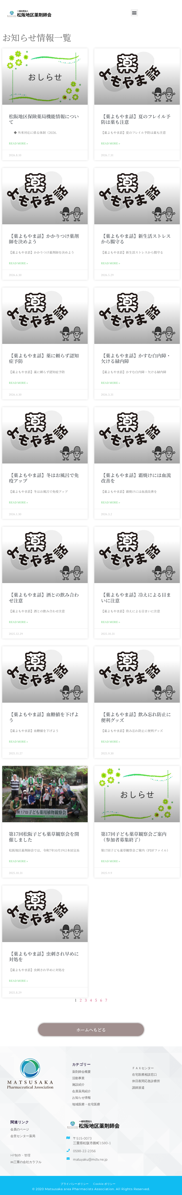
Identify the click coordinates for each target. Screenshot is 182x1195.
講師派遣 (138, 1088)
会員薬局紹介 (81, 1091)
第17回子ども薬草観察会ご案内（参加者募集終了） (133, 836)
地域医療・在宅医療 (86, 1104)
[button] (134, 12)
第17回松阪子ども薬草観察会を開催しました (44, 836)
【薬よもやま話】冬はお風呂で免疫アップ (44, 478)
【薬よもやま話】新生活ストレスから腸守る (136, 239)
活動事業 (78, 1078)
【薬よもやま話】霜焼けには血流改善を (136, 478)
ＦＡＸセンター (143, 1068)
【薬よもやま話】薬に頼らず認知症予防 (44, 358)
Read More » (18, 143)
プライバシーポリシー (75, 1183)
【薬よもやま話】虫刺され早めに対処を (44, 956)
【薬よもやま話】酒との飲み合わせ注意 (44, 597)
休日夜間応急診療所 (146, 1081)
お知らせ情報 (81, 1098)
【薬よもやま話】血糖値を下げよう (44, 717)
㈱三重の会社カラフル (26, 1162)
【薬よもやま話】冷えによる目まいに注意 (136, 597)
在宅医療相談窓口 (144, 1075)
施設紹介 (78, 1085)
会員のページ (19, 1129)
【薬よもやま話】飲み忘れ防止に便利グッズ (136, 717)
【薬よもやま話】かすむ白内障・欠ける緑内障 (136, 358)
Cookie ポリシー (104, 1183)
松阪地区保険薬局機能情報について (44, 119)
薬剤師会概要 (81, 1072)
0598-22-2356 (84, 1151)
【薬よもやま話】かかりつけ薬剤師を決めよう (44, 239)
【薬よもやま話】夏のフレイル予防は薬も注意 (135, 119)
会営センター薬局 (22, 1136)
